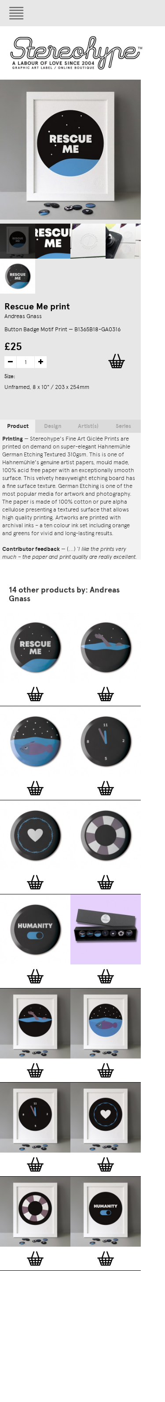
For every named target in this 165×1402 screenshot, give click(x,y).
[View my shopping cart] (121, 13)
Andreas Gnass (23, 316)
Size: (10, 376)
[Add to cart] (35, 694)
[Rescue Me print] (17, 241)
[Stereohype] (77, 52)
